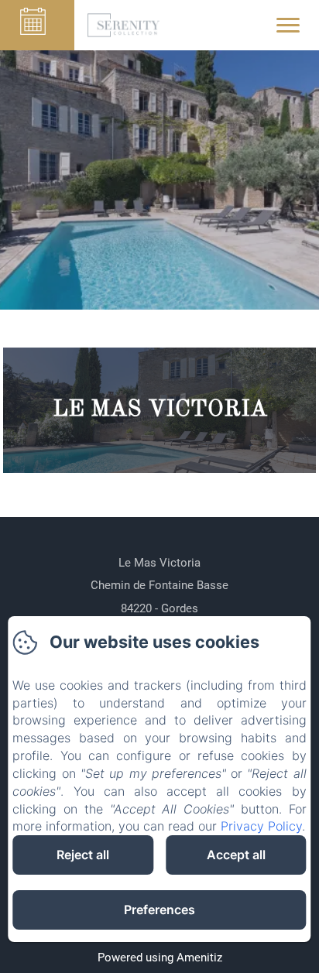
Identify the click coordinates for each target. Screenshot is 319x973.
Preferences (159, 909)
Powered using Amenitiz (160, 957)
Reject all (83, 854)
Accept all (236, 854)
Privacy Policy (261, 826)
